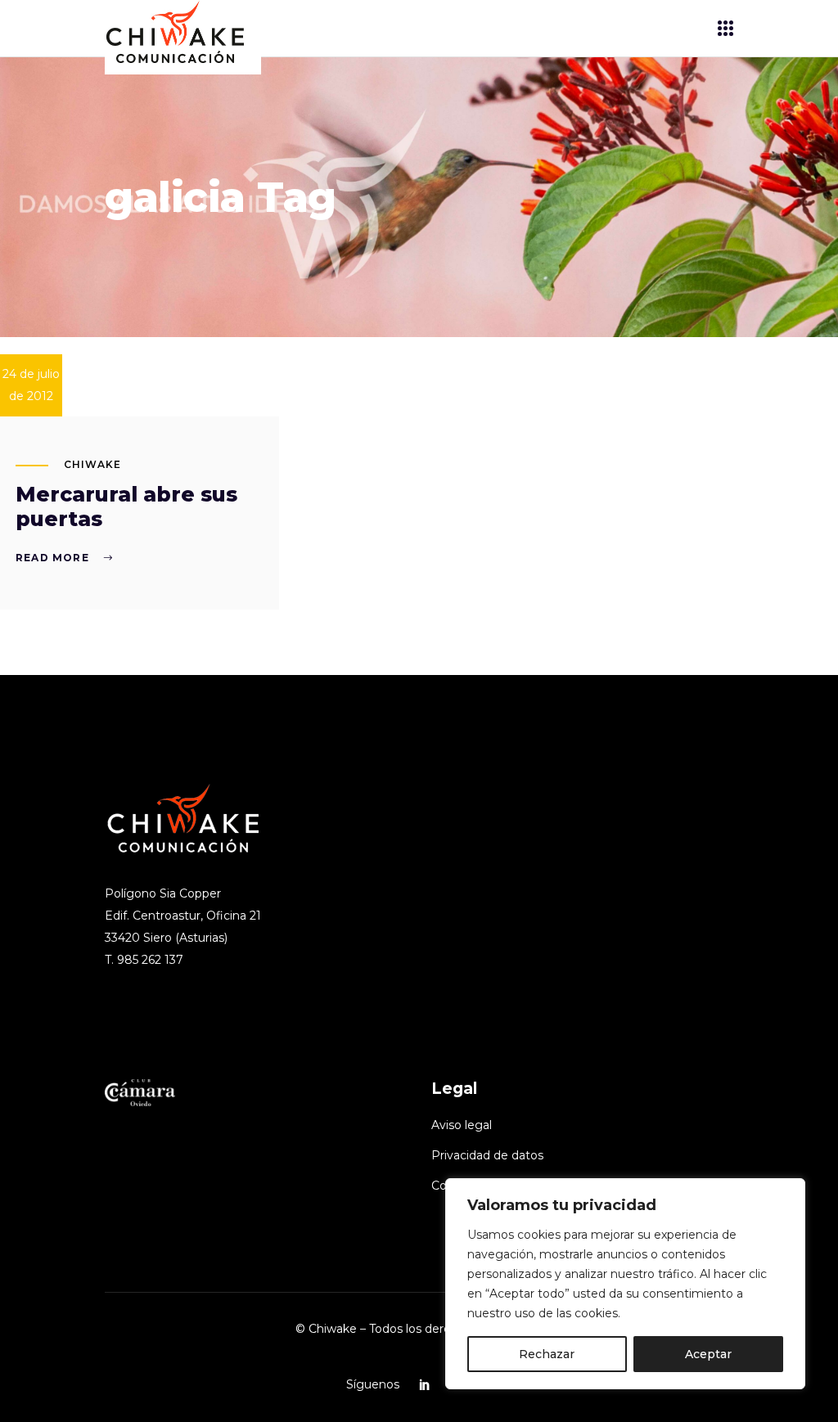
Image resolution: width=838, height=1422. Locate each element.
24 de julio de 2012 (31, 385)
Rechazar (546, 1354)
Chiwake (92, 464)
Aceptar (708, 1354)
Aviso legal (461, 1125)
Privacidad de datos (487, 1155)
